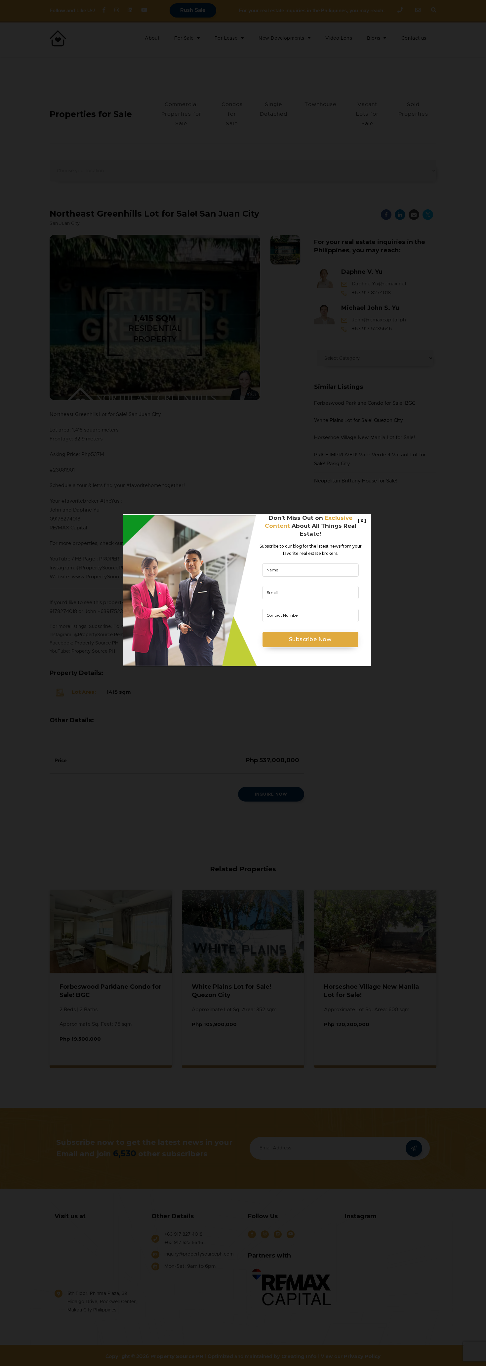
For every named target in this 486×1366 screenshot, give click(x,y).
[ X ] (362, 520)
